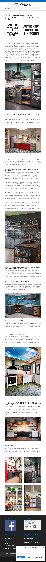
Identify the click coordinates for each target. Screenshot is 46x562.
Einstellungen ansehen (39, 557)
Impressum (37, 559)
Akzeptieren (21, 557)
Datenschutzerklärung (31, 559)
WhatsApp (18, 1)
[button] (43, 547)
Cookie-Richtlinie (24, 559)
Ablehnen (30, 557)
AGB (7, 553)
